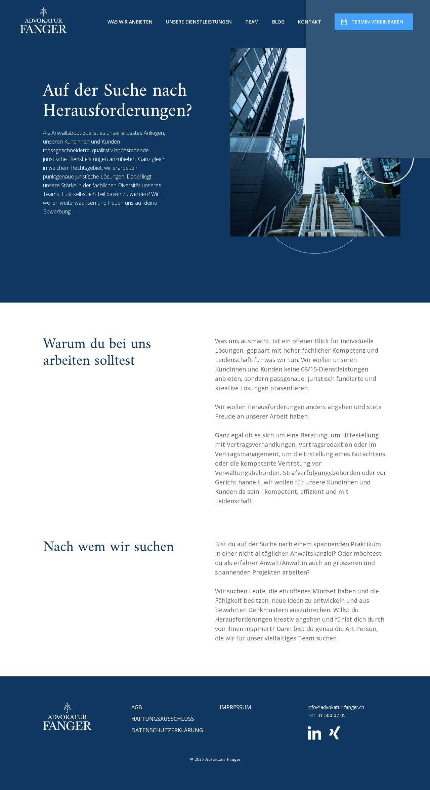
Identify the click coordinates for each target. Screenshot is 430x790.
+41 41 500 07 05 (327, 715)
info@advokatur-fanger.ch (336, 707)
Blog (278, 21)
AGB (136, 707)
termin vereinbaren (377, 21)
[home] (43, 20)
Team (252, 21)
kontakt (309, 21)
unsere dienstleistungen (199, 21)
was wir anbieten (130, 21)
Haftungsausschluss (162, 718)
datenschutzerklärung (167, 730)
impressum (235, 707)
